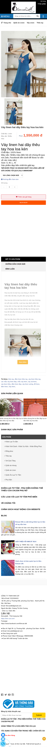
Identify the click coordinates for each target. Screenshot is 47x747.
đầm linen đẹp (16, 384)
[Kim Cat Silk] (23, 7)
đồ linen (36, 384)
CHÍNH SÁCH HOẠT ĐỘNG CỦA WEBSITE (20, 509)
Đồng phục (9, 451)
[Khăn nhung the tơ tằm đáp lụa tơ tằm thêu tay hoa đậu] (12, 407)
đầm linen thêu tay (21, 379)
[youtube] (9, 694)
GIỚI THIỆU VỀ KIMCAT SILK (25, 541)
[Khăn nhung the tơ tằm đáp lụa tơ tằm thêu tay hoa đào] (35, 407)
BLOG (4, 516)
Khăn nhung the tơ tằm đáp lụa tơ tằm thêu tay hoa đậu (11, 419)
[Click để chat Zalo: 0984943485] (3, 739)
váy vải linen (32, 381)
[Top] (44, 739)
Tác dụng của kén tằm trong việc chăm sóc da (23, 731)
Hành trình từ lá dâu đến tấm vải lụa (18, 726)
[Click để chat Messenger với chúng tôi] (3, 735)
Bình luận (10, 269)
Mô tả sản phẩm (12, 259)
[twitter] (5, 694)
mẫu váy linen (22, 381)
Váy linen (12, 386)
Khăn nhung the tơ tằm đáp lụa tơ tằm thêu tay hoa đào (35, 419)
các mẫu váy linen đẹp (9, 381)
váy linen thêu (6, 384)
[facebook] (2, 694)
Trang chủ (7, 23)
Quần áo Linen (18, 23)
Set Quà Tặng (10, 461)
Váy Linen (30, 23)
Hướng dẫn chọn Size (15, 264)
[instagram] (13, 694)
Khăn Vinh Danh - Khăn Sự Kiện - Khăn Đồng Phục (23, 446)
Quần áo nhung (10, 465)
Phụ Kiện (8, 480)
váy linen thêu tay (34, 379)
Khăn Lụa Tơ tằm (11, 442)
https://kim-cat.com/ (8, 618)
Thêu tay (40, 23)
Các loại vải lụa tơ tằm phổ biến (19, 497)
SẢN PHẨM (6, 437)
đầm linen (4, 386)
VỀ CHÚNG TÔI (8, 503)
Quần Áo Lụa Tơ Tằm (13, 475)
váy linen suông (27, 384)
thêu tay (11, 379)
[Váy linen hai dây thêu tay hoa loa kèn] (23, 64)
